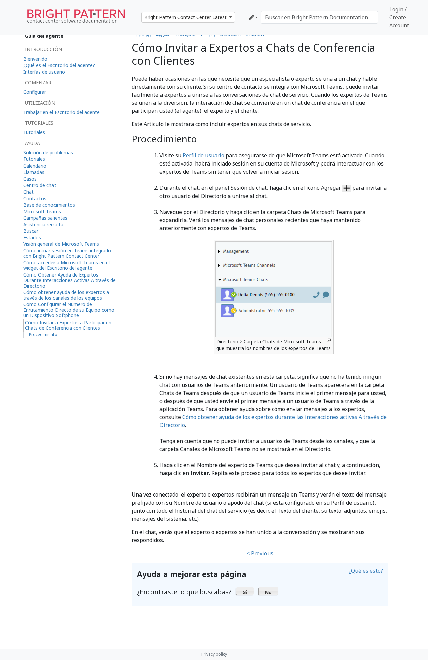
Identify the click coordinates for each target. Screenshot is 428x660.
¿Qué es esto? (366, 570)
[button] (245, 591)
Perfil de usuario (203, 155)
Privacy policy (214, 654)
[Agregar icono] (346, 187)
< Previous (260, 553)
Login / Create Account (399, 17)
